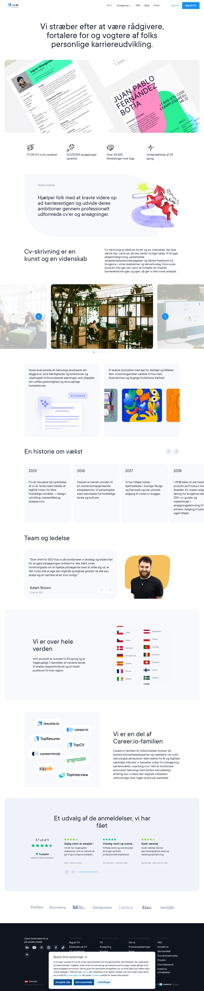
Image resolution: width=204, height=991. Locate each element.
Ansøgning (123, 5)
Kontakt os (163, 947)
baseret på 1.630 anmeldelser (42, 858)
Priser (157, 5)
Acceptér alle (63, 982)
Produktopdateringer (139, 947)
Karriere (104, 951)
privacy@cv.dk (73, 975)
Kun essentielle (84, 982)
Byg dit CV (190, 5)
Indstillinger (104, 982)
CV (108, 5)
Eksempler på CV (78, 947)
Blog (147, 5)
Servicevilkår (164, 951)
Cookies (96, 975)
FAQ (138, 5)
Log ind (175, 5)
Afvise (86, 972)
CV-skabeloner (77, 951)
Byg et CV (74, 942)
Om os (132, 942)
